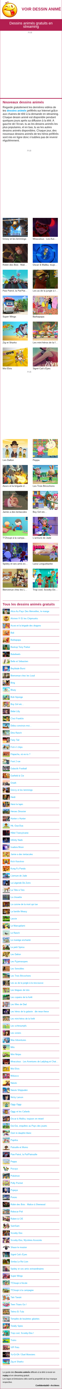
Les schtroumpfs (19, 1026)
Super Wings (17, 1276)
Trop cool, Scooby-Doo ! (22, 1333)
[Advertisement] (31, 65)
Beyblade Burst (18, 668)
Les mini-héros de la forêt (23, 1018)
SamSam (15, 1226)
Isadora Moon (17, 847)
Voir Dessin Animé (41, 9)
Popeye (14, 1190)
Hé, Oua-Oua (17, 825)
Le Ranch (15, 933)
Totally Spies (17, 1326)
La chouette (16, 897)
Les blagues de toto (20, 990)
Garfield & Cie (17, 775)
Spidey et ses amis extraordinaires (27, 1269)
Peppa (14, 1161)
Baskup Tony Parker (20, 647)
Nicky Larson (17, 1097)
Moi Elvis (15, 1068)
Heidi (13, 797)
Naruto (14, 1083)
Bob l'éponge (17, 697)
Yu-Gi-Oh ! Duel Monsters (23, 1354)
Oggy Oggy (16, 1104)
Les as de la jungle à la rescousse (27, 983)
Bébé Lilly (15, 711)
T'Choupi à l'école (19, 1283)
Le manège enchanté (21, 940)
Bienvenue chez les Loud (23, 675)
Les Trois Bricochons (21, 976)
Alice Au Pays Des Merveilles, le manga (30, 611)
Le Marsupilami (18, 926)
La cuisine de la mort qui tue (24, 904)
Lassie (14, 918)
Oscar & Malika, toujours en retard (27, 1118)
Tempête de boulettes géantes (25, 1319)
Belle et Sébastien (19, 661)
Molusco (15, 1076)
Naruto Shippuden (19, 1090)
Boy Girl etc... (17, 704)
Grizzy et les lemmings (22, 790)
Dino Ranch (16, 733)
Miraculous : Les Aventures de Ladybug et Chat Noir (35, 1061)
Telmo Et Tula (17, 1311)
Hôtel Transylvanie (19, 833)
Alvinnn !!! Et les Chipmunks (24, 618)
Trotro (13, 1340)
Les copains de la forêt (21, 997)
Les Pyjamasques (19, 961)
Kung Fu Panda (18, 868)
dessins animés (16, 110)
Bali (12, 633)
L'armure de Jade (19, 875)
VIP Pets (15, 1347)
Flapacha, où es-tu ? (20, 754)
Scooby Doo (16, 1233)
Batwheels (16, 654)
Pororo (14, 1197)
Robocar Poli (17, 1211)
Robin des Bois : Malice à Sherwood (28, 1204)
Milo (13, 1047)
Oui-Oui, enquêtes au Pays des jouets (29, 1126)
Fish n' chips (17, 747)
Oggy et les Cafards (20, 1111)
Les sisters (16, 1033)
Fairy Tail (15, 740)
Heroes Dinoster (18, 811)
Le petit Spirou (17, 947)
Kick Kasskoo (17, 861)
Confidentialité (42, 1385)
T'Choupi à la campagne (22, 1290)
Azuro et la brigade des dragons (26, 625)
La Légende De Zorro (21, 883)
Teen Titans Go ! (19, 1304)
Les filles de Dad (19, 1004)
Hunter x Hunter (18, 818)
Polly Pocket (17, 1183)
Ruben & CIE (17, 1218)
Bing (13, 683)
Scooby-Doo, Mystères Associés (26, 1240)
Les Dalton (16, 954)
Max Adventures (18, 1040)
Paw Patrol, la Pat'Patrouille (24, 1154)
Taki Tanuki (16, 1297)
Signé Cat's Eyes (19, 1254)
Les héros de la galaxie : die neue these (30, 1011)
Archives (55, 1385)
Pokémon (15, 1176)
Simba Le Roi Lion (19, 1261)
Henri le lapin (17, 804)
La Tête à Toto (17, 890)
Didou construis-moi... (21, 725)
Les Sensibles (17, 968)
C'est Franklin (17, 718)
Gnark (13, 783)
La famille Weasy (19, 911)
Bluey (13, 690)
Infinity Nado (17, 840)
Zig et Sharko (17, 1361)
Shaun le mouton (19, 1247)
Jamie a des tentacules (22, 854)
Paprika (14, 1140)
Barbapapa (16, 640)
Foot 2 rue (15, 761)
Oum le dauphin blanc (21, 1133)
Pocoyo (14, 1168)
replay (6, 1375)
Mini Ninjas (16, 1054)
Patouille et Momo (19, 1147)
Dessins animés (22, 1372)
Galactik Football (19, 768)
